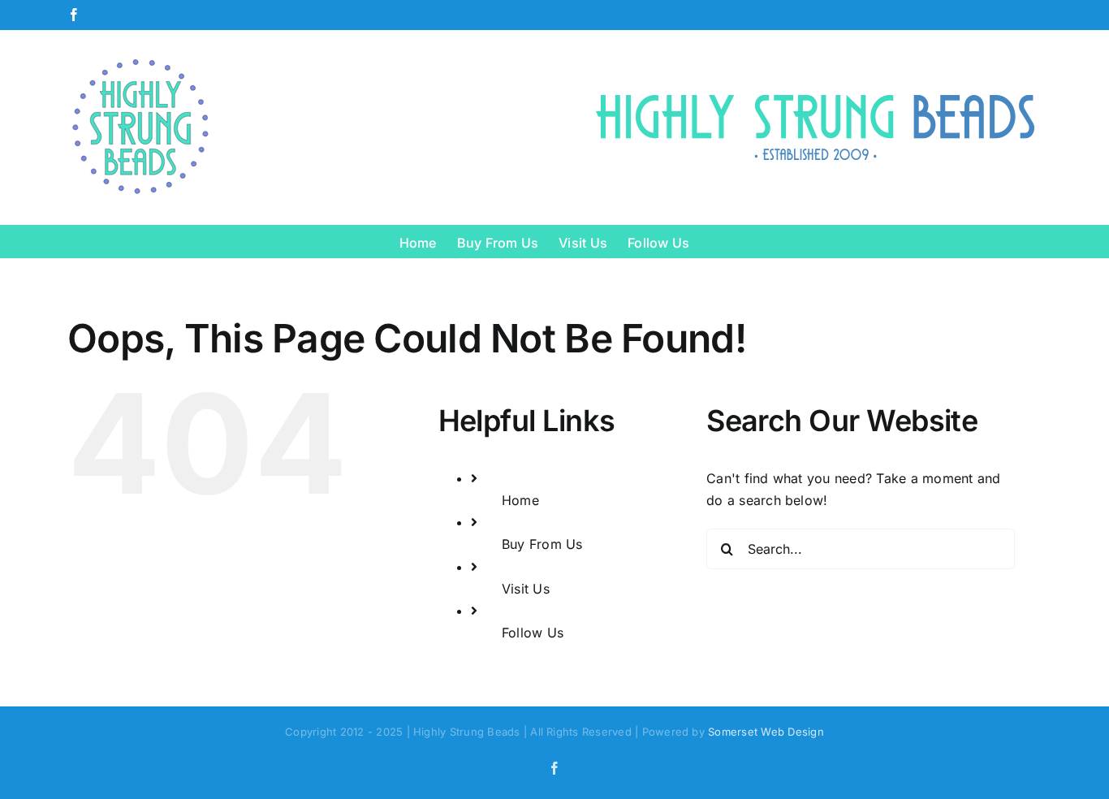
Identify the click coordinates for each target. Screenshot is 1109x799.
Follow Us (532, 632)
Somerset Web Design (766, 731)
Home (520, 500)
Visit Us (526, 589)
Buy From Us (542, 544)
